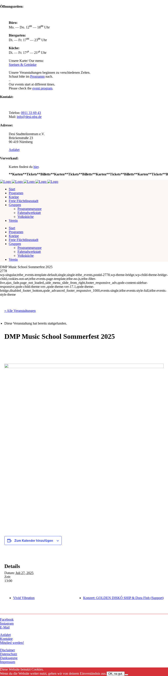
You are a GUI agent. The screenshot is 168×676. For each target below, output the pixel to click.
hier (35, 167)
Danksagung (9, 658)
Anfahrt (14, 150)
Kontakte (6, 639)
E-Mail (5, 627)
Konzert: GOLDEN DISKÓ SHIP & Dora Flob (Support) (123, 598)
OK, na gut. (115, 673)
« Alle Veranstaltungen (20, 311)
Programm (37, 76)
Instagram (7, 623)
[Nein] (126, 674)
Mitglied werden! (12, 643)
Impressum (7, 662)
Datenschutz (8, 654)
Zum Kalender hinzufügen (33, 540)
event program (42, 88)
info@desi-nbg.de (29, 117)
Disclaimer (7, 650)
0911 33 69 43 (31, 113)
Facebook (7, 619)
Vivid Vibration (24, 598)
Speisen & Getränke (23, 64)
